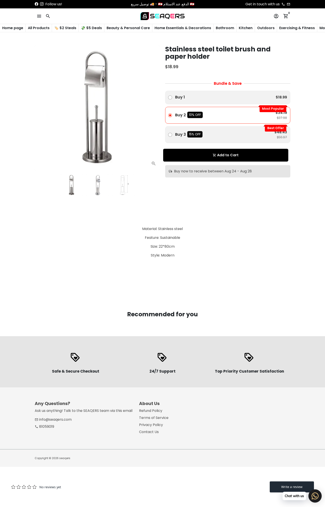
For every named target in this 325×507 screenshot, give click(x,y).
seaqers (64, 458)
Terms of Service (153, 417)
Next (154, 108)
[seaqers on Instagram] (42, 4)
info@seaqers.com (53, 419)
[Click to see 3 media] (123, 185)
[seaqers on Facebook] (36, 4)
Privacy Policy (151, 424)
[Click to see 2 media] (97, 185)
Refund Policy (150, 410)
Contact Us (149, 431)
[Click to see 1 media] (71, 185)
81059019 (44, 426)
